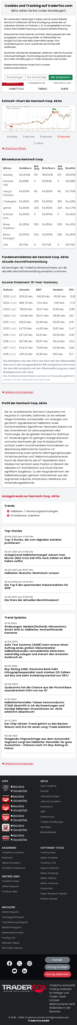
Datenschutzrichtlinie (15, 68)
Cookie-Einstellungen (19, 59)
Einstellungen (15, 77)
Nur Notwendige (37, 77)
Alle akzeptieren (60, 77)
